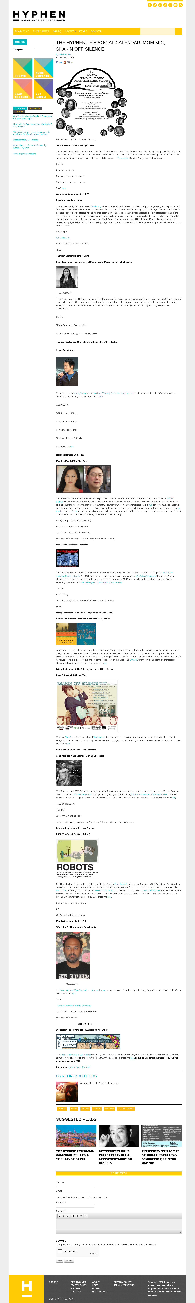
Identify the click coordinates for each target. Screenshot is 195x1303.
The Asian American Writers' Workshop (74, 1006)
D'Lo (150, 505)
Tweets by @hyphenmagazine (24, 154)
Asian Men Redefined (82, 794)
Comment (61, 1211)
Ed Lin (74, 511)
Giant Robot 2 (121, 884)
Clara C (68, 737)
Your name (61, 1182)
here (64, 188)
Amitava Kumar (98, 990)
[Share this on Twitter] (61, 63)
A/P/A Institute (62, 238)
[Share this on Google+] (65, 63)
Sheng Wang (80, 393)
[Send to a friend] (68, 63)
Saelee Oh (99, 890)
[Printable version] (72, 63)
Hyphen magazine (27, 1289)
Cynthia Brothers (76, 1076)
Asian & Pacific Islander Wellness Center (149, 794)
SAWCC (133, 660)
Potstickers (123, 158)
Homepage (61, 1202)
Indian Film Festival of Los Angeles (75, 1055)
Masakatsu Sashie (151, 890)
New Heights (98, 737)
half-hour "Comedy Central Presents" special (113, 393)
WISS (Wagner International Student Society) (102, 582)
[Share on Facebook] (57, 63)
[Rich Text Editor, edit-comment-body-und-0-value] (119, 1224)
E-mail (59, 1191)
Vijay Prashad (80, 990)
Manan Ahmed (67, 990)
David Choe (61, 890)
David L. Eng (96, 206)
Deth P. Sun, (109, 890)
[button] (60, 1216)
